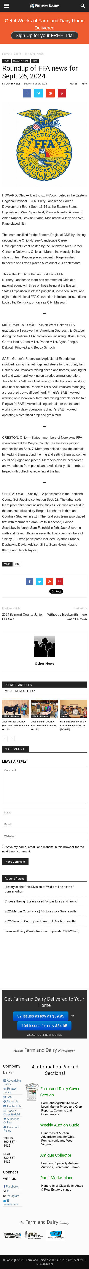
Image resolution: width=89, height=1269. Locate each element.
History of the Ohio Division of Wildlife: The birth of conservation (39, 889)
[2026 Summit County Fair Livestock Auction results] (44, 709)
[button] (83, 6)
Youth (6, 60)
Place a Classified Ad (11, 1113)
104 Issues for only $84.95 (44, 1026)
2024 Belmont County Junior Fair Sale (22, 617)
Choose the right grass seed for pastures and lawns (41, 901)
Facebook (11, 1186)
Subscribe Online (11, 1121)
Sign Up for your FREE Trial (45, 35)
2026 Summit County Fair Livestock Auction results (43, 725)
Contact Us (13, 1106)
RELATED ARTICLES (18, 685)
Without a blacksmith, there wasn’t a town (67, 617)
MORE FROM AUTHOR (20, 691)
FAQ (9, 1097)
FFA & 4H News (20, 60)
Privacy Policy (10, 1090)
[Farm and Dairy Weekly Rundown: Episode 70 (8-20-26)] (73, 709)
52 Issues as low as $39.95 (40, 1016)
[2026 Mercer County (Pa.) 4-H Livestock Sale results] (15, 709)
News (34, 60)
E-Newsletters (10, 1202)
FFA (17, 564)
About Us (12, 1101)
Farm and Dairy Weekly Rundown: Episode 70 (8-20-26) (73, 725)
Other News (13, 83)
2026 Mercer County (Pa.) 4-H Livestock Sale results (15, 725)
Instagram (12, 1196)
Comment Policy (11, 1129)
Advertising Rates (12, 1082)
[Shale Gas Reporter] (33, 1238)
